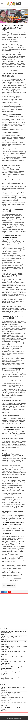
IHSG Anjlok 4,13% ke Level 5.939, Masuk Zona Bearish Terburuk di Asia (13, 677)
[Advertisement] (14, 611)
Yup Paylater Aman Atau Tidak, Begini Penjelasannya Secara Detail (10, 693)
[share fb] (2, 592)
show (12, 585)
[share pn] (9, 592)
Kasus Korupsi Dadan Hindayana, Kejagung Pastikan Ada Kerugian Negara (12, 637)
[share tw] (5, 592)
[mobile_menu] (1, 4)
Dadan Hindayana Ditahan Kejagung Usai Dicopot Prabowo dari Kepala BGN (14, 647)
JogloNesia (18, 718)
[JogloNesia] (14, 3)
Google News (17, 578)
